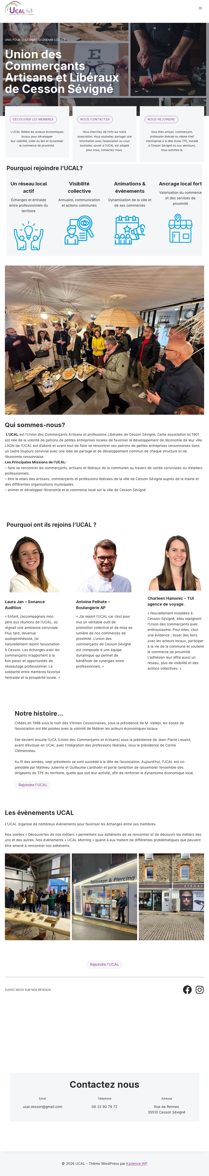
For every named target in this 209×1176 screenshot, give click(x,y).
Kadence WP (136, 1164)
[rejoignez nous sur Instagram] (199, 989)
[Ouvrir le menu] (200, 8)
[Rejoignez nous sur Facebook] (187, 989)
